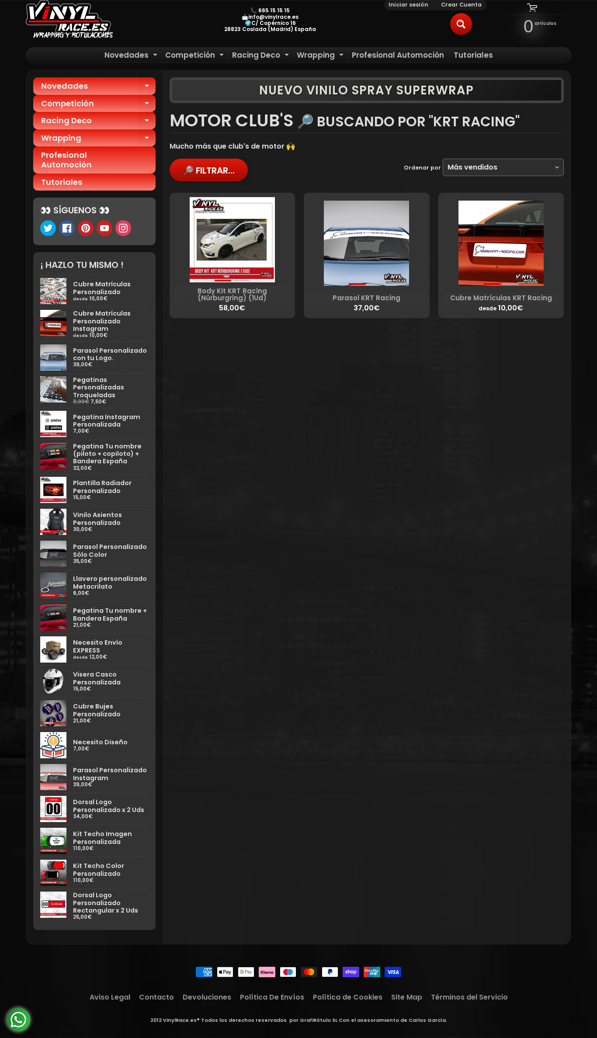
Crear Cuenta (461, 5)
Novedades (132, 56)
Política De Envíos (272, 997)
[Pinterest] (86, 228)
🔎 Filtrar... (209, 170)
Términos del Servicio (469, 997)
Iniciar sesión (408, 5)
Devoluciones (207, 997)
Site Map (406, 997)
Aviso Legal (110, 997)
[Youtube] (104, 228)
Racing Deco (261, 56)
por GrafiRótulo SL (313, 1020)
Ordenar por (422, 167)
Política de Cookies (347, 997)
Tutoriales (473, 55)
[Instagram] (123, 228)
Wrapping (321, 56)
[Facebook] (67, 228)
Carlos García (427, 1020)
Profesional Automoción (398, 55)
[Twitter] (48, 228)
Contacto (156, 997)
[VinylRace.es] (69, 20)
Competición (195, 56)
